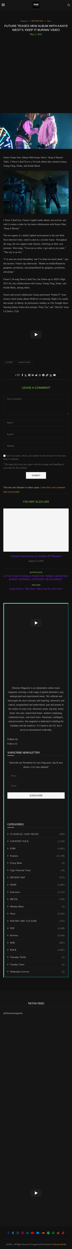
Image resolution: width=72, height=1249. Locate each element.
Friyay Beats (37, 863)
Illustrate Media (60, 1244)
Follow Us (12, 744)
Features (37, 856)
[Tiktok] (63, 1233)
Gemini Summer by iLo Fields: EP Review (36, 556)
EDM (37, 848)
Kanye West (24, 362)
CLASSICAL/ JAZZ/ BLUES (37, 834)
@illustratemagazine (13, 1013)
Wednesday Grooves (37, 971)
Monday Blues (37, 906)
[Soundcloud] (43, 1233)
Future (9, 362)
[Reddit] (58, 1233)
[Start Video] (36, 334)
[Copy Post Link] (47, 375)
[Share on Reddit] (36, 375)
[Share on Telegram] (43, 375)
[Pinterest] (22, 1233)
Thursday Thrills (37, 957)
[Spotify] (48, 1233)
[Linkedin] (27, 1233)
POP (37, 928)
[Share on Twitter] (25, 375)
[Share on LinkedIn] (33, 375)
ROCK (37, 950)
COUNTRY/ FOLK (37, 841)
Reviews (37, 935)
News (37, 913)
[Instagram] (18, 1233)
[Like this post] (18, 375)
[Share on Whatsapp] (40, 375)
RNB (37, 943)
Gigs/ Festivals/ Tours (37, 870)
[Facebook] (8, 1233)
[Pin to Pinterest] (29, 375)
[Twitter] (13, 1233)
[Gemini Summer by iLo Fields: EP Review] (36, 530)
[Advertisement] (36, 73)
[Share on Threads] (51, 375)
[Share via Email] (54, 375)
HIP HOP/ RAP (37, 877)
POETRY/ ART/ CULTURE (37, 921)
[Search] (68, 5)
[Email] (37, 1233)
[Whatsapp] (53, 1233)
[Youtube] (32, 1233)
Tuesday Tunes (37, 964)
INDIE (37, 885)
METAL (37, 899)
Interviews (37, 892)
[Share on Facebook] (22, 375)
